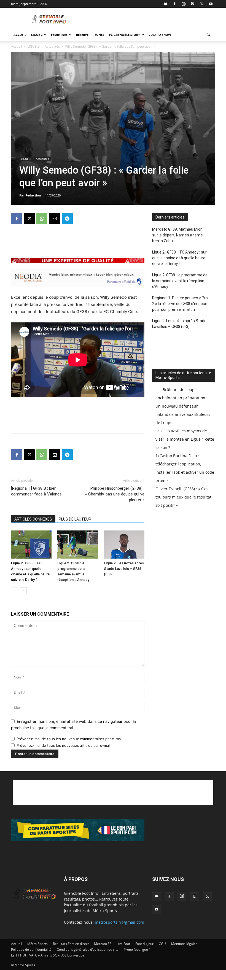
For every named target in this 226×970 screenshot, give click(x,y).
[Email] (54, 218)
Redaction (33, 195)
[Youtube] (211, 4)
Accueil (20, 35)
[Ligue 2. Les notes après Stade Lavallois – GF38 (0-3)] (124, 544)
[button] (208, 34)
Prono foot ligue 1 (137, 949)
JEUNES (98, 35)
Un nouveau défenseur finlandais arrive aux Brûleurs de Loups (182, 414)
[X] (202, 4)
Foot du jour (144, 943)
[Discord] (165, 4)
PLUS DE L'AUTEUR (75, 519)
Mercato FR (102, 943)
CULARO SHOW (160, 35)
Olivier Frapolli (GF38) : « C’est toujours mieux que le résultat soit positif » (183, 497)
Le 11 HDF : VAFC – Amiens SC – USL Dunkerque (47, 955)
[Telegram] (67, 218)
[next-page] (23, 590)
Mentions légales (184, 943)
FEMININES (59, 35)
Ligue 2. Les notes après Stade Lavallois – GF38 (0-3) (124, 568)
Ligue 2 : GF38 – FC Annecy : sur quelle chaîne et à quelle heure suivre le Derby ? (179, 258)
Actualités (52, 46)
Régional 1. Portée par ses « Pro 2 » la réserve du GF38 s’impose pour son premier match (180, 304)
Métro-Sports (37, 943)
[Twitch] (193, 4)
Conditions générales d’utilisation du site (88, 949)
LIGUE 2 (36, 35)
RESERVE (82, 35)
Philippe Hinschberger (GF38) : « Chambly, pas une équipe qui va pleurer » (114, 494)
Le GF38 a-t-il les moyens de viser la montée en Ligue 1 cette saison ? (184, 439)
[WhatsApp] (41, 218)
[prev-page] (14, 590)
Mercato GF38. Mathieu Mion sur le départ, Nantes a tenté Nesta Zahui (177, 235)
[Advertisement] (150, 20)
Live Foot (123, 943)
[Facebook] (174, 4)
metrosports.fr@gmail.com (119, 922)
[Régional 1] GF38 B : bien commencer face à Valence (36, 491)
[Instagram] (183, 4)
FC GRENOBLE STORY (124, 35)
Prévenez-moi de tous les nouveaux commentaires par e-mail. (70, 739)
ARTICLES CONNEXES (33, 519)
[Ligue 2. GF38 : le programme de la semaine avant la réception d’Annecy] (77, 544)
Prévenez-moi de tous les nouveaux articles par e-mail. (64, 745)
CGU (162, 943)
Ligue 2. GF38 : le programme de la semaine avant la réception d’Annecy (180, 281)
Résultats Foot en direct (71, 943)
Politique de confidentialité (31, 949)
